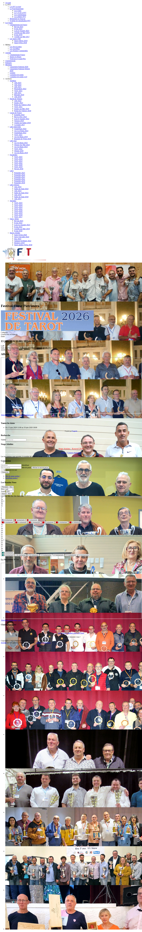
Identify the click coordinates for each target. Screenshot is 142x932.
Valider (3, 440)
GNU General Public (43, 643)
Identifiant (25, 465)
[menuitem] (8, 3)
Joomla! (3, 643)
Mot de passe (26, 467)
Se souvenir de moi (10, 470)
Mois (2, 489)
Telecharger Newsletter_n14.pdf (12, 620)
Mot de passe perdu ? (12, 476)
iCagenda (74, 431)
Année (3, 491)
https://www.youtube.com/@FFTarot (71, 633)
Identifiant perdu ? (11, 478)
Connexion (5, 472)
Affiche (63, 453)
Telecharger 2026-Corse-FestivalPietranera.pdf (17, 415)
